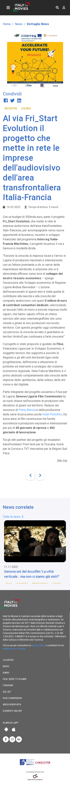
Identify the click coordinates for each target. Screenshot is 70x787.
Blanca (31, 410)
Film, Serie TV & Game (15, 679)
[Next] (40, 475)
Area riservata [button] (12, 704)
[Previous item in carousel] (8, 551)
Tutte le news (12, 516)
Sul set (7, 691)
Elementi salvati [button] (12, 711)
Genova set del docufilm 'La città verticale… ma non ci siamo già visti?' (31, 573)
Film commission (12, 698)
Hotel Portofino (52, 414)
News (19, 24)
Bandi (6, 672)
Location (8, 660)
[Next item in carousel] (61, 551)
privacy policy (38, 645)
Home (7, 24)
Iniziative (10, 108)
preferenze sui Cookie (14, 648)
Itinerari (8, 685)
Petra (22, 410)
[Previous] (30, 475)
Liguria (26, 108)
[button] (57, 7)
